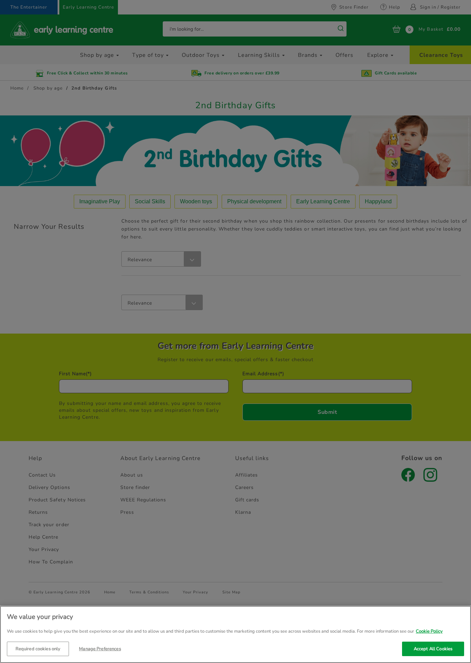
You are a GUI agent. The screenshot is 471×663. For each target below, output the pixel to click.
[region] (235, 634)
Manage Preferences (100, 648)
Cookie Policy (429, 631)
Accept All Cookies (433, 648)
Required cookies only (38, 648)
